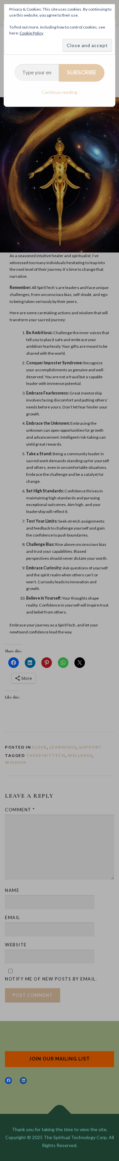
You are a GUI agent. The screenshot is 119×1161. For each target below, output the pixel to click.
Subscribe (82, 72)
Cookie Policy (31, 33)
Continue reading (59, 92)
